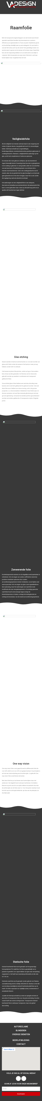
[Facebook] (18, 1078)
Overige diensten (21, 1034)
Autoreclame (21, 1026)
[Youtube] (23, 1078)
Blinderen (21, 1030)
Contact (21, 1044)
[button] (21, 10)
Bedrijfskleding (21, 1040)
